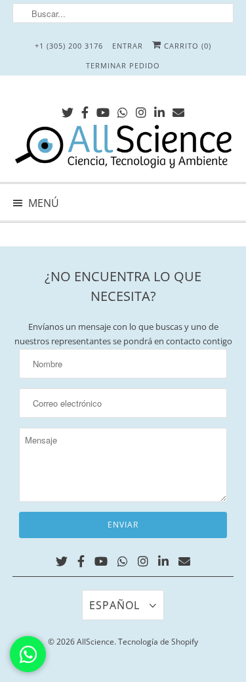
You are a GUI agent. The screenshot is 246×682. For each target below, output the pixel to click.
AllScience (95, 641)
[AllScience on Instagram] (141, 110)
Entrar (127, 46)
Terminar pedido (123, 65)
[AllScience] (122, 148)
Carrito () (186, 46)
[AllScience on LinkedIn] (159, 110)
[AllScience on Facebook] (85, 110)
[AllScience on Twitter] (67, 110)
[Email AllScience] (178, 110)
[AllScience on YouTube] (103, 110)
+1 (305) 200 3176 (69, 46)
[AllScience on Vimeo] (123, 110)
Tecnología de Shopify (158, 641)
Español (116, 605)
